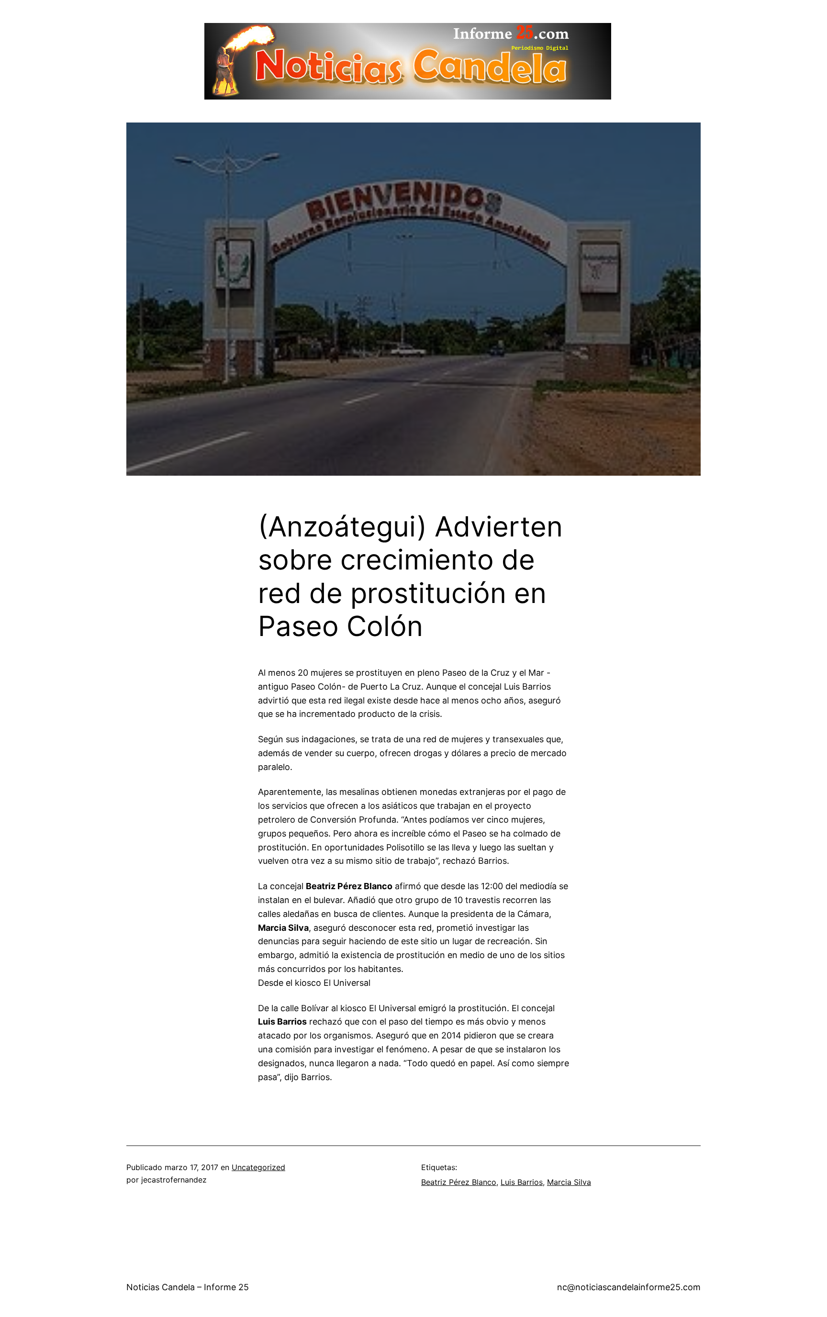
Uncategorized (258, 1167)
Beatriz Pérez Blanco (458, 1182)
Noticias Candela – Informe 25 (187, 1287)
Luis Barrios (522, 1182)
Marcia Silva (569, 1182)
